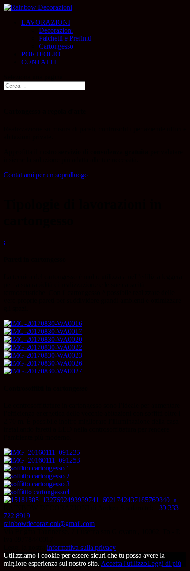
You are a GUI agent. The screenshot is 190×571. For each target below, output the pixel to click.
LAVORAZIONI (45, 22)
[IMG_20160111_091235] (42, 452)
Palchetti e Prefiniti (65, 38)
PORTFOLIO (41, 54)
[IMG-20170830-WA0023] (43, 355)
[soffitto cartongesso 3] (37, 484)
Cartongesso (56, 46)
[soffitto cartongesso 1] (37, 468)
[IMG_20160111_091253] (42, 460)
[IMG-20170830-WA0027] (43, 371)
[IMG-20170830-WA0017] (43, 331)
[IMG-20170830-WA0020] (43, 339)
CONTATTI (38, 62)
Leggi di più (164, 563)
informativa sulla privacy (81, 547)
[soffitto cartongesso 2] (37, 476)
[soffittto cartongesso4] (37, 492)
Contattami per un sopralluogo (46, 175)
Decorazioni (56, 30)
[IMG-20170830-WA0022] (43, 347)
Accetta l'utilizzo (124, 563)
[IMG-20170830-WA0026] (43, 363)
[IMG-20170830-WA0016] (43, 323)
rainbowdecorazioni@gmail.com (49, 523)
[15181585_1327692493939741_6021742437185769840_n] (90, 500)
